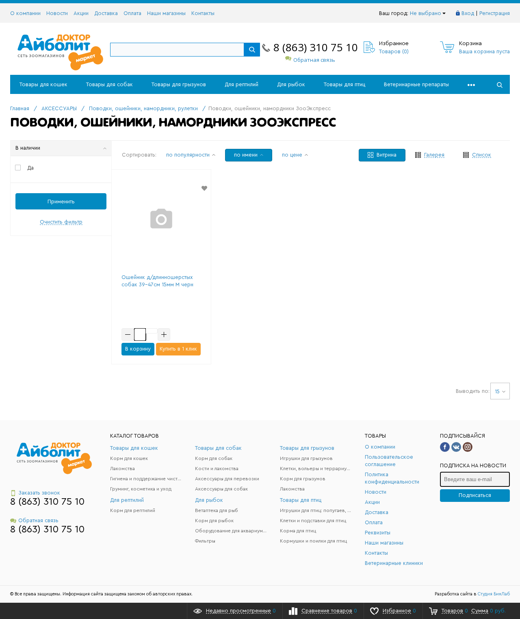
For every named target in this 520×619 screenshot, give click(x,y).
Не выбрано (425, 13)
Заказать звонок (39, 492)
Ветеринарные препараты (416, 84)
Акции (81, 13)
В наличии (27, 147)
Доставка (106, 13)
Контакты (202, 13)
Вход (468, 13)
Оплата (132, 13)
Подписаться (475, 495)
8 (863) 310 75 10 (315, 47)
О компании (25, 13)
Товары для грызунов (179, 84)
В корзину (138, 348)
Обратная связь (314, 59)
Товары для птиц (344, 84)
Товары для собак (109, 84)
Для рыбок (291, 84)
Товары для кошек (43, 84)
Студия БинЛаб (494, 594)
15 (497, 391)
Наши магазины (166, 13)
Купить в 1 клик (178, 348)
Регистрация (494, 13)
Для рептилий (241, 84)
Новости (57, 13)
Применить (61, 201)
